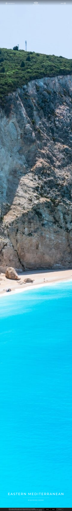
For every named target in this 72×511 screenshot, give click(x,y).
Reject (53, 509)
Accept (47, 509)
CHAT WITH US (11, 3)
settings (40, 509)
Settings (60, 509)
